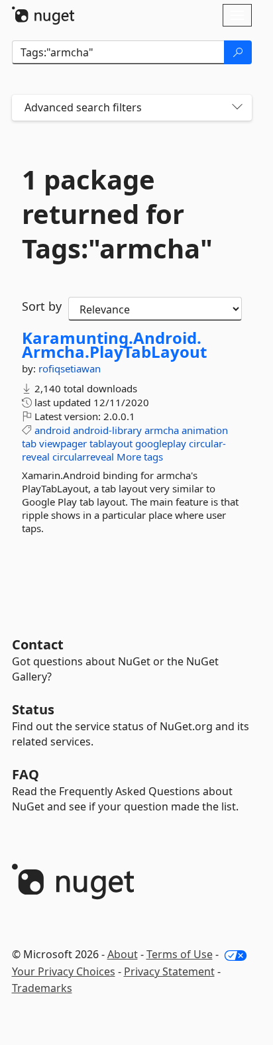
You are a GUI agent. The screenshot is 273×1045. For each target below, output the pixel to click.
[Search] (238, 52)
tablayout (111, 443)
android (52, 430)
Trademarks (42, 988)
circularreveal (83, 456)
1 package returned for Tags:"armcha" (117, 214)
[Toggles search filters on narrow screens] (237, 108)
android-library (107, 430)
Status (33, 709)
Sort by (42, 306)
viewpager (63, 443)
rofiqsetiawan (69, 368)
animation (205, 430)
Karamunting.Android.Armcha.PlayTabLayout (114, 345)
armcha (161, 430)
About (122, 954)
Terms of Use (179, 954)
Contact (38, 644)
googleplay (160, 443)
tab (29, 443)
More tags (140, 456)
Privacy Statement (169, 971)
